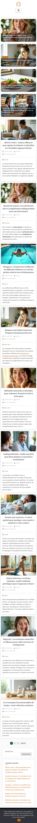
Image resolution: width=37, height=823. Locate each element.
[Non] (35, 816)
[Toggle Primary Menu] (18, 10)
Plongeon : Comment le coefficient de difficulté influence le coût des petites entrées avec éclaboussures (18, 270)
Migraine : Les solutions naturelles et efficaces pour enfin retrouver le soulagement (18, 642)
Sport (6, 284)
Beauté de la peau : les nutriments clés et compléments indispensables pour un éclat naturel (17, 36)
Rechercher (9, 751)
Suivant (23, 743)
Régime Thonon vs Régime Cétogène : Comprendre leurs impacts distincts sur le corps (17, 86)
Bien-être (5, 57)
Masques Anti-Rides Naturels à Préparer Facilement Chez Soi (17, 61)
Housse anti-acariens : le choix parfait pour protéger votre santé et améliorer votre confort (18, 520)
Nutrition (5, 32)
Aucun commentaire (10, 154)
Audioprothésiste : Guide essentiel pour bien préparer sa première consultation (18, 457)
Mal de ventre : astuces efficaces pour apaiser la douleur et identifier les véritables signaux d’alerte (18, 145)
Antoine (18, 151)
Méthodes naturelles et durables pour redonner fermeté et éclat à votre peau (18, 393)
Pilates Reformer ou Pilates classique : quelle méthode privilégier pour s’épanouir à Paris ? (18, 581)
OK (19, 820)
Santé (4, 105)
